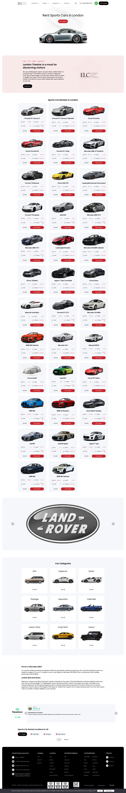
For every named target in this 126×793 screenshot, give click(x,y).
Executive (62, 599)
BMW (85, 766)
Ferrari (85, 769)
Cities (59, 739)
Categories (55, 3)
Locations (34, 3)
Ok (100, 790)
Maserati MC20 (94, 345)
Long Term (63, 627)
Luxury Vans (34, 627)
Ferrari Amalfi (32, 378)
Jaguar (94, 769)
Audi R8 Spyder (63, 444)
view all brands (95, 775)
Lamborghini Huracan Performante (94, 183)
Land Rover (95, 763)
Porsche (94, 760)
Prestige (34, 599)
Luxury (91, 627)
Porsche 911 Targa (63, 151)
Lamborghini (87, 772)
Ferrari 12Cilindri (32, 280)
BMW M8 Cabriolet (32, 345)
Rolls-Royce (95, 772)
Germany (52, 763)
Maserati (86, 775)
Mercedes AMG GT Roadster (93, 151)
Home (24, 61)
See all (34, 589)
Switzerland (52, 769)
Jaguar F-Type (94, 444)
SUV (34, 571)
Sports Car (67, 763)
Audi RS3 (63, 378)
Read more (27, 86)
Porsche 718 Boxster (32, 183)
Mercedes (94, 756)
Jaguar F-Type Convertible (63, 280)
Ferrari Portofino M (32, 151)
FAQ (38, 756)
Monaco (52, 760)
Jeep (93, 766)
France (51, 772)
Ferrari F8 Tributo (94, 378)
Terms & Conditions (89, 785)
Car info (25, 131)
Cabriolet (91, 599)
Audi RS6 (63, 215)
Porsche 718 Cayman (32, 215)
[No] (124, 791)
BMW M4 (32, 411)
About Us (67, 3)
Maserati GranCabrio (32, 312)
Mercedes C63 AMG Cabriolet (94, 248)
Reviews (39, 763)
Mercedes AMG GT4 (94, 215)
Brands (45, 3)
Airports (66, 739)
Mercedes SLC (63, 345)
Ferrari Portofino (94, 118)
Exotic (91, 571)
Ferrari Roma (93, 280)
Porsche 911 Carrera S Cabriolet (63, 118)
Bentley (86, 763)
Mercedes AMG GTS (32, 248)
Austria (51, 766)
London (34, 61)
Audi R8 (32, 444)
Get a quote (37, 131)
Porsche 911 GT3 (63, 312)
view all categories (68, 775)
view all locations (54, 775)
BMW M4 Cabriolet (63, 476)
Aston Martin (87, 756)
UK (29, 61)
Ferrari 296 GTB (63, 183)
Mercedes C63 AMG (93, 312)
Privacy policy (101, 785)
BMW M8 (32, 476)
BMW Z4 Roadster (63, 411)
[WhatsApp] (96, 3)
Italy (51, 756)
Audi (85, 760)
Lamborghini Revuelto (63, 248)
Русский (111, 785)
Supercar (63, 571)
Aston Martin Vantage (93, 411)
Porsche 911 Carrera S (32, 118)
